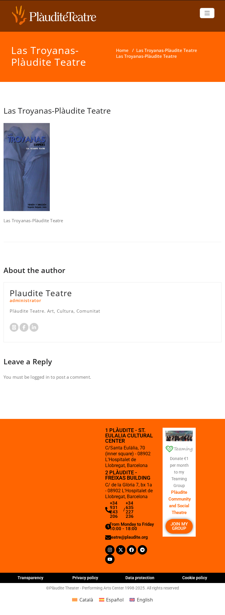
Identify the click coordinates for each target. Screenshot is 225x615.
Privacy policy (85, 577)
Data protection (139, 577)
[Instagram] (110, 550)
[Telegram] (142, 550)
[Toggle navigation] (207, 13)
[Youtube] (110, 559)
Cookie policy (194, 577)
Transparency (30, 577)
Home (122, 50)
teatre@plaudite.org (129, 537)
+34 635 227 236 (130, 510)
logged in (40, 377)
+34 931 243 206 (114, 510)
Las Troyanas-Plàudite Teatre (166, 50)
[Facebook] (131, 550)
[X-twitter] (120, 550)
